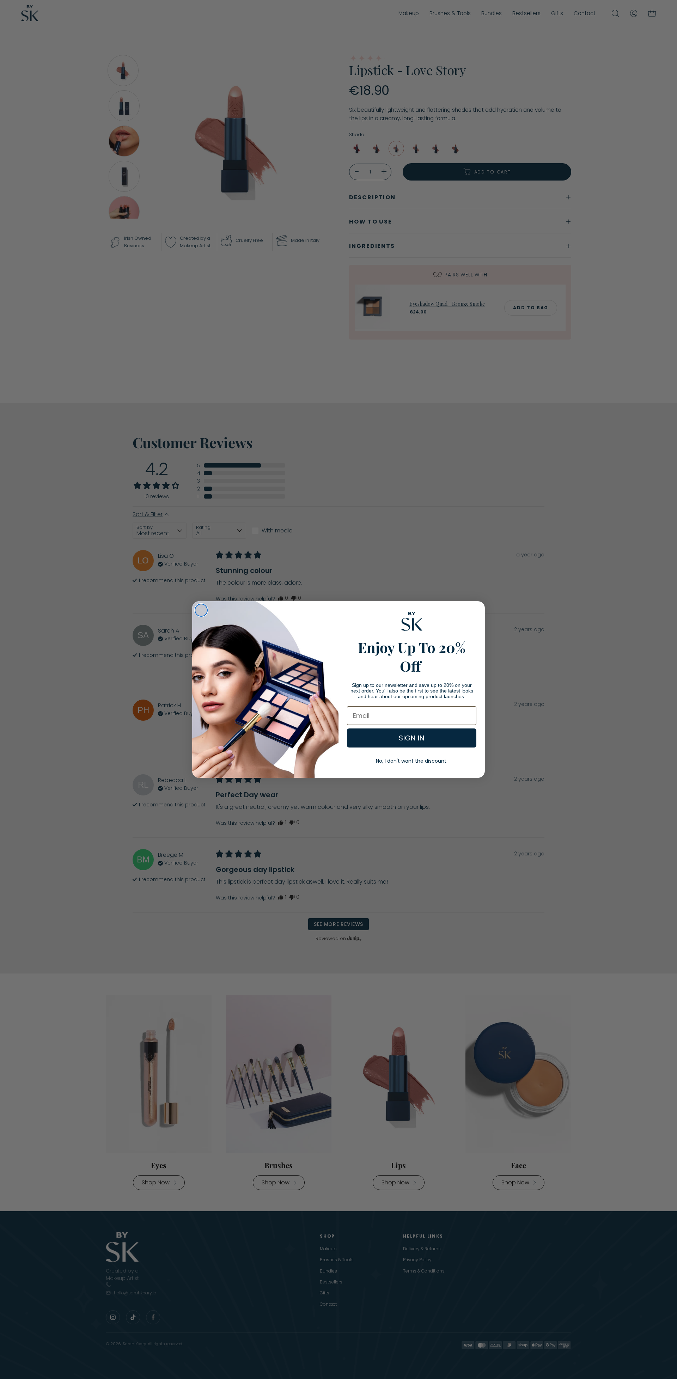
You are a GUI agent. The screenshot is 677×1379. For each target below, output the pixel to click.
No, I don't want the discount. (411, 760)
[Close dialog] (201, 610)
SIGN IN (412, 738)
